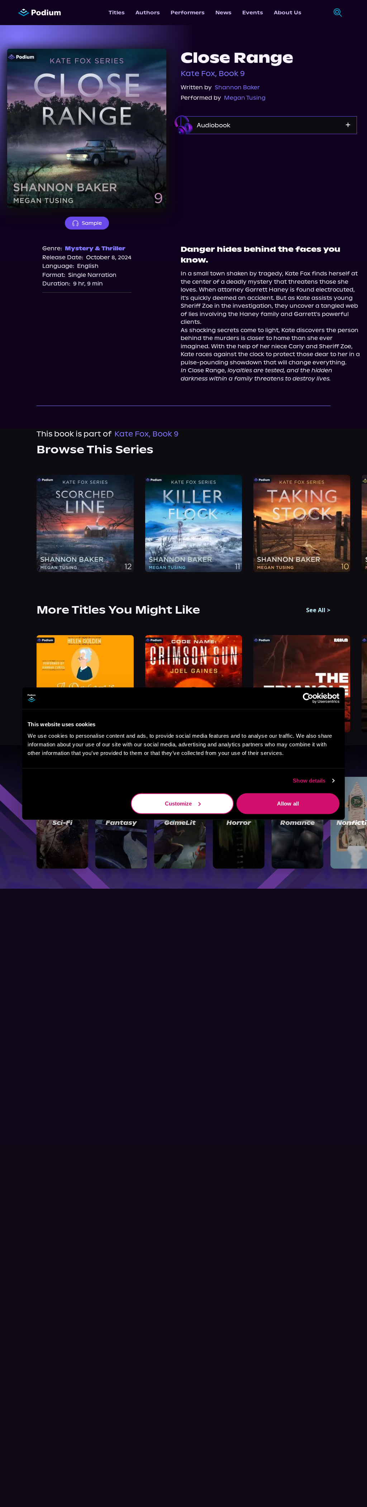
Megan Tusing (245, 97)
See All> (318, 610)
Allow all (288, 803)
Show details (309, 781)
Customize (178, 803)
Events (252, 12)
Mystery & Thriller (95, 248)
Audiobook (213, 125)
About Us (287, 12)
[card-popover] (85, 523)
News (223, 12)
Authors (147, 12)
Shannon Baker (237, 87)
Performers (188, 12)
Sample (92, 223)
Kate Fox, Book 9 (213, 73)
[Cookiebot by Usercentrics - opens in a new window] (308, 698)
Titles (117, 12)
